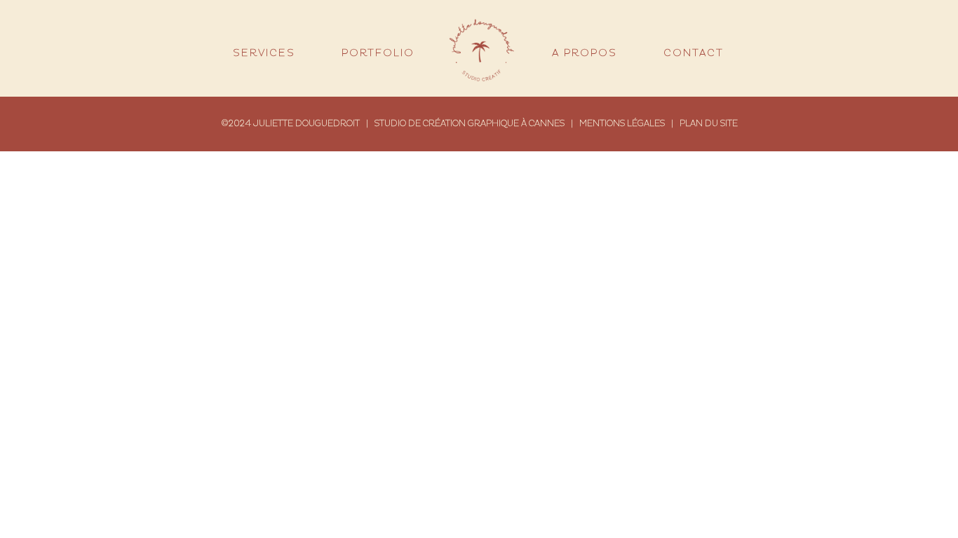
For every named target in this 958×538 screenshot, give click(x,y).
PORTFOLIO (378, 53)
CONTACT (693, 53)
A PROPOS (584, 53)
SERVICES (264, 53)
